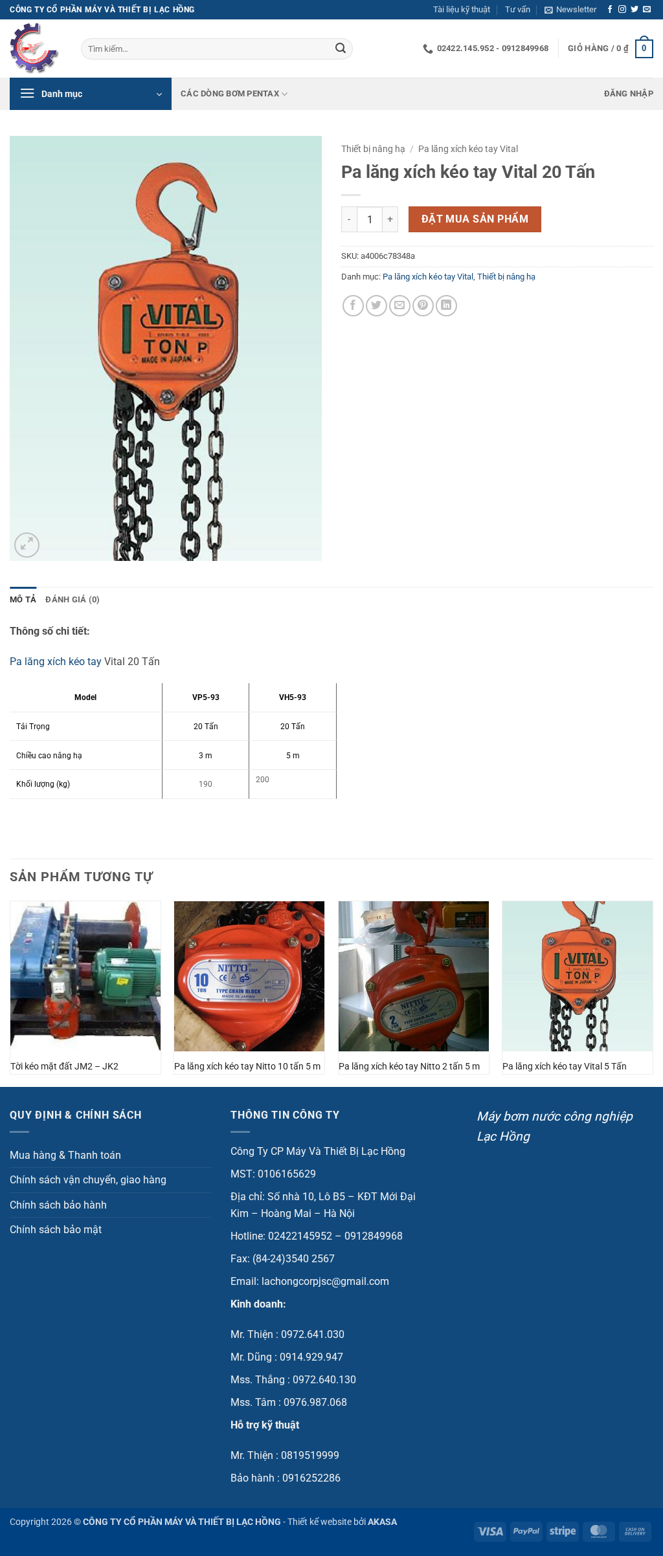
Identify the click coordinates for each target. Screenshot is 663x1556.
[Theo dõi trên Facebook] (610, 9)
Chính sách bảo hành (58, 1205)
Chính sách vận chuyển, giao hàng (88, 1180)
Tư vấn (517, 9)
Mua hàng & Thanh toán (65, 1155)
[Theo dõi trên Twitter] (634, 9)
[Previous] (10, 992)
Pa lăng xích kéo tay (56, 661)
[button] (570, 9)
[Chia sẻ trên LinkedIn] (446, 305)
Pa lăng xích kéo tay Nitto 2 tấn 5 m (409, 1066)
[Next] (652, 992)
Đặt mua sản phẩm (474, 219)
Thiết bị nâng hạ (373, 149)
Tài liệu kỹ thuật (461, 9)
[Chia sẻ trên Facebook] (353, 305)
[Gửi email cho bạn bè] (399, 305)
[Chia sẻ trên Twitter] (376, 305)
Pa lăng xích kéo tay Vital (468, 149)
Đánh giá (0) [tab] (72, 599)
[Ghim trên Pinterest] (423, 305)
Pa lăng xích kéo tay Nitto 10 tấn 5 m (247, 1066)
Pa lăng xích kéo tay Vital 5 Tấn (564, 1066)
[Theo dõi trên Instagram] (622, 9)
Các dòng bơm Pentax (230, 93)
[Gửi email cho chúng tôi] (647, 9)
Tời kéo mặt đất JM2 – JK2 (64, 1066)
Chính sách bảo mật (56, 1229)
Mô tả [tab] (23, 599)
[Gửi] (341, 49)
